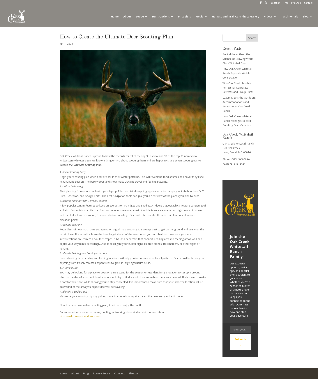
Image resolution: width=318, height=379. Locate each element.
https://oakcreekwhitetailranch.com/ (81, 316)
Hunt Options (161, 16)
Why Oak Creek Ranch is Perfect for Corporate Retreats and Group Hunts (238, 87)
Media (200, 16)
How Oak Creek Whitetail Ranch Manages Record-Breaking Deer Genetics (237, 121)
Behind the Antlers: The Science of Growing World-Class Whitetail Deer (238, 59)
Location (275, 3)
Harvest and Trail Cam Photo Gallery (235, 16)
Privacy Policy (101, 373)
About (127, 16)
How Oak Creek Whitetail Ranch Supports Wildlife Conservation (237, 73)
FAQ (286, 3)
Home (115, 16)
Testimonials (289, 16)
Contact (308, 3)
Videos (268, 16)
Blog (305, 16)
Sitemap (134, 373)
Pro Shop (296, 3)
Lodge (140, 16)
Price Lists (184, 16)
